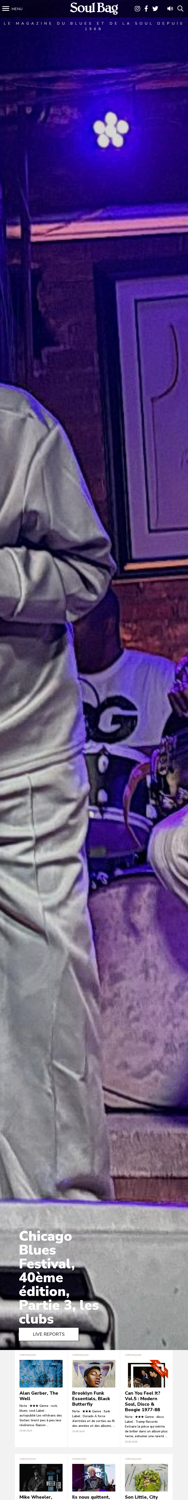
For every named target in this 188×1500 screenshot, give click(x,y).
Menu (16, 9)
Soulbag (94, 9)
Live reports (49, 1334)
